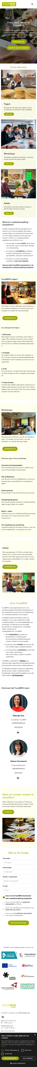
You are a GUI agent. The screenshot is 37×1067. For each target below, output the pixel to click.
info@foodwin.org (6, 1026)
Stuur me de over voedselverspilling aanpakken (19, 897)
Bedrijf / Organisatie (10, 877)
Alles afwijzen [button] (28, 1058)
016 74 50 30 (19, 727)
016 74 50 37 (18, 772)
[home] (9, 4)
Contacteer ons (18, 42)
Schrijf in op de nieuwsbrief (18, 48)
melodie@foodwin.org (18, 723)
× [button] (35, 1034)
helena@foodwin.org (18, 768)
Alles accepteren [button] (10, 1058)
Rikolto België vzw (24, 1013)
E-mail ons (8, 812)
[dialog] (18, 1050)
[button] (32, 4)
